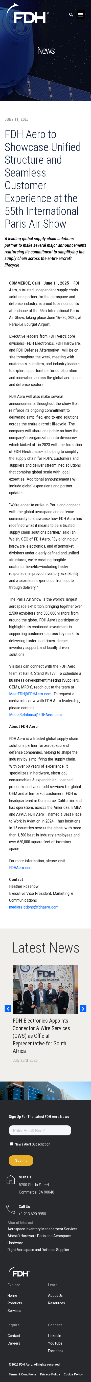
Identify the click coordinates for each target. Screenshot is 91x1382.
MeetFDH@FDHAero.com (30, 693)
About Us (55, 1295)
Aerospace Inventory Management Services (43, 1229)
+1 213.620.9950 (32, 1214)
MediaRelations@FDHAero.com (35, 714)
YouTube (55, 1343)
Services (14, 1311)
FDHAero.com (20, 867)
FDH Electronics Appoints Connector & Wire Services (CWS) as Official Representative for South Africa (41, 1036)
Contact (14, 1336)
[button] (81, 14)
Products (15, 1303)
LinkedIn (54, 1336)
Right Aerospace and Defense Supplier (38, 1250)
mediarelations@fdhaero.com (33, 907)
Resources (56, 1303)
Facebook (55, 1351)
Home (12, 1295)
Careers (14, 1343)
